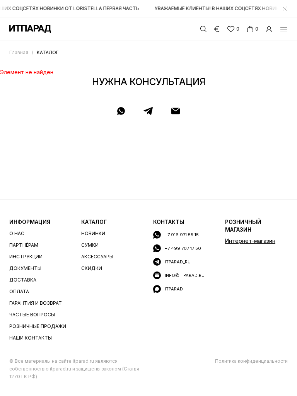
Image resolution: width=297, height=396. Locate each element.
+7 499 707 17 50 (183, 248)
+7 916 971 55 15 (182, 234)
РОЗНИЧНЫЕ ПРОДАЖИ (37, 326)
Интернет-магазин (250, 240)
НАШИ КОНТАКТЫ (30, 338)
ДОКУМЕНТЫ (25, 268)
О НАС (16, 233)
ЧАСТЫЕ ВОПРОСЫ (32, 314)
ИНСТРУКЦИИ (26, 256)
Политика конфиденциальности (251, 361)
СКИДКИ (91, 268)
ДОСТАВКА (22, 280)
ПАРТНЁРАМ (23, 245)
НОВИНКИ (93, 233)
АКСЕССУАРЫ (97, 256)
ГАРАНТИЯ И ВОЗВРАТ (35, 303)
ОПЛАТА (19, 291)
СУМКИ (90, 245)
